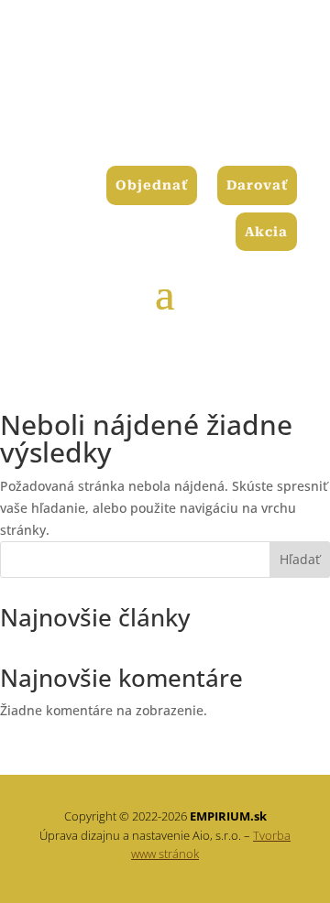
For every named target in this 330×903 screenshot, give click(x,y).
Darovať (257, 185)
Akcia (266, 231)
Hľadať (300, 559)
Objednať (152, 185)
